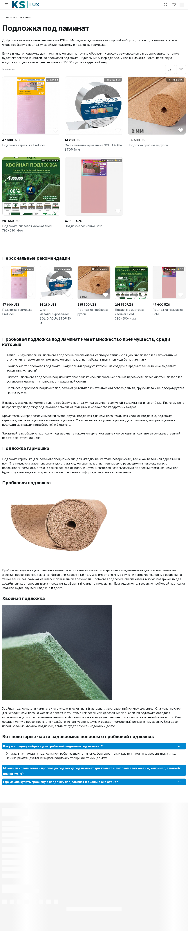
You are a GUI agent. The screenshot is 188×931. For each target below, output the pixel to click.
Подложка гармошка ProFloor (23, 145)
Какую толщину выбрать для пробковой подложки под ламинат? (53, 746)
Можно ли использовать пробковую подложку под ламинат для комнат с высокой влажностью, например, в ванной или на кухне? (91, 770)
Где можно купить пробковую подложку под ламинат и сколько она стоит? (60, 782)
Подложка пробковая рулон (148, 145)
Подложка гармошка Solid (83, 226)
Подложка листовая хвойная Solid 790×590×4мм (27, 228)
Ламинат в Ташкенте (17, 17)
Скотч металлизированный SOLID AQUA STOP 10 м (93, 147)
